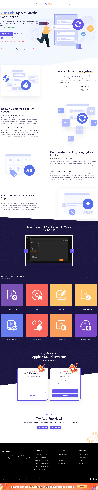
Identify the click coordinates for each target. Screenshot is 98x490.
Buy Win (32, 391)
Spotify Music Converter (40, 454)
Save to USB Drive (66, 87)
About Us (81, 460)
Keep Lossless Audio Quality (58, 159)
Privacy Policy (50, 479)
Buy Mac (32, 395)
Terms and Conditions (36, 479)
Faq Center (61, 460)
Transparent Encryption (40, 469)
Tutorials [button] (61, 4)
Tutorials (60, 457)
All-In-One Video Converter (41, 466)
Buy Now (19, 33)
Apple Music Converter (40, 457)
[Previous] (26, 251)
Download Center (83, 454)
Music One (32, 49)
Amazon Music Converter (41, 460)
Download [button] (29, 4)
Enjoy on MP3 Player (86, 90)
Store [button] (37, 4)
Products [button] (20, 4)
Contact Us (61, 463)
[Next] (72, 251)
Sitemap (81, 463)
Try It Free (7, 33)
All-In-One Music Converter (41, 463)
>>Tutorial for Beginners (8, 27)
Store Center (82, 457)
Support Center (62, 454)
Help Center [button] (71, 4)
